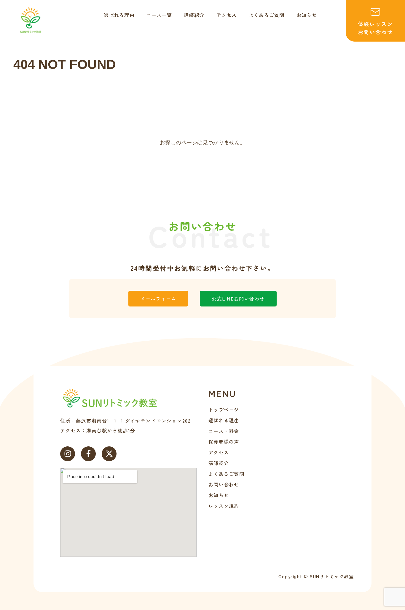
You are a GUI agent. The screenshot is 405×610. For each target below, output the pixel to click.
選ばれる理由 (223, 420)
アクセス (218, 452)
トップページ (223, 409)
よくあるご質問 (226, 473)
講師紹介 (218, 463)
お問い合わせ (223, 484)
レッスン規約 (223, 505)
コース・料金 (223, 430)
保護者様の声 (223, 441)
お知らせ (218, 495)
